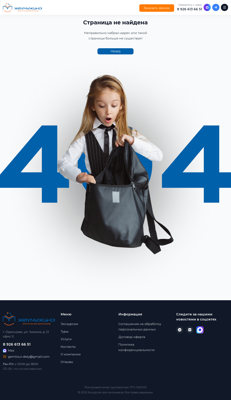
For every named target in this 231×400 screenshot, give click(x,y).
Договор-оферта (131, 337)
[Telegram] (215, 7)
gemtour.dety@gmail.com (29, 356)
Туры (65, 331)
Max (11, 350)
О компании (71, 354)
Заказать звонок (157, 8)
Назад (116, 51)
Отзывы (67, 362)
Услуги (66, 339)
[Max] (207, 7)
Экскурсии (69, 324)
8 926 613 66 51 (189, 9)
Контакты (68, 346)
